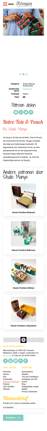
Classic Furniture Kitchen (23, 288)
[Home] (24, 4)
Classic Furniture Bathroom (23, 250)
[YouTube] (10, 360)
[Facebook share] (20, 112)
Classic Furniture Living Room (23, 326)
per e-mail (7, 355)
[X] (26, 112)
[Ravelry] (25, 360)
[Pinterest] (31, 112)
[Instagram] (15, 360)
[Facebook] (5, 360)
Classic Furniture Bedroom (23, 212)
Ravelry (27, 160)
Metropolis (27, 89)
